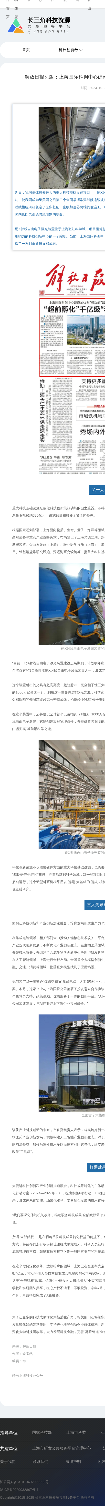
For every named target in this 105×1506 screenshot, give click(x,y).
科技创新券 (68, 50)
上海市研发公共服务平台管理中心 (61, 1448)
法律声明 (73, 1462)
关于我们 (8, 1462)
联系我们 (40, 1462)
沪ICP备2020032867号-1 (19, 1490)
